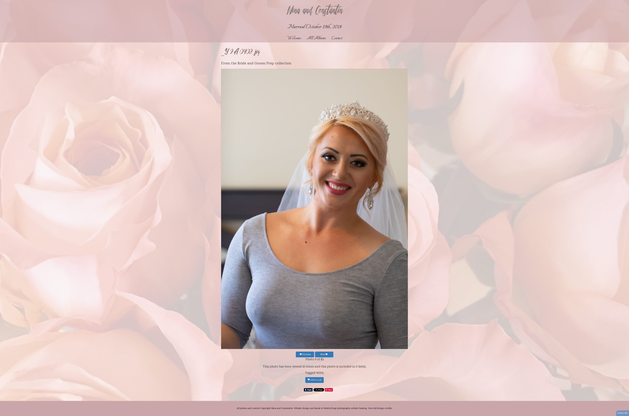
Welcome (294, 38)
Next (323, 354)
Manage (624, 1)
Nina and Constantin (314, 11)
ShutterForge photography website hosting (345, 408)
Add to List (316, 380)
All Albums (316, 38)
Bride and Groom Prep (256, 63)
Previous (306, 354)
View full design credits (380, 408)
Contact (337, 38)
